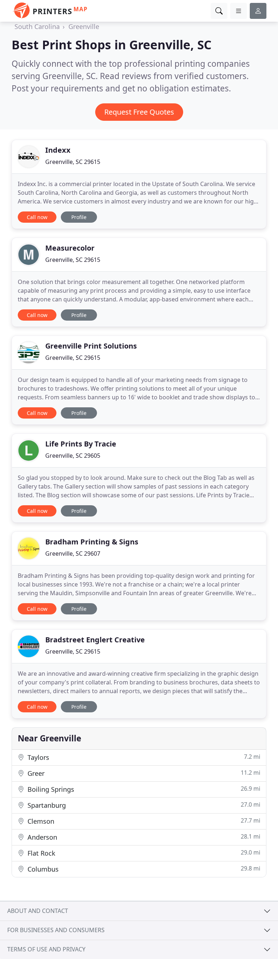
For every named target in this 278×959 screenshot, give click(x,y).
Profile (79, 217)
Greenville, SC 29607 (72, 553)
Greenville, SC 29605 (72, 456)
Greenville (83, 26)
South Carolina (37, 26)
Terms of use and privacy (46, 949)
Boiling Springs (143, 789)
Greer (143, 773)
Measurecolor (69, 248)
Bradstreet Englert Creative (95, 640)
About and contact (37, 911)
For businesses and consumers (56, 930)
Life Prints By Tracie (80, 444)
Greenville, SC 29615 (72, 162)
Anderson (143, 836)
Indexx (58, 150)
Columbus (143, 868)
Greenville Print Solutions (91, 346)
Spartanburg (143, 805)
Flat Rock (143, 852)
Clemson (143, 821)
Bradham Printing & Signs (91, 542)
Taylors (143, 757)
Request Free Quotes (139, 112)
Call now (37, 217)
